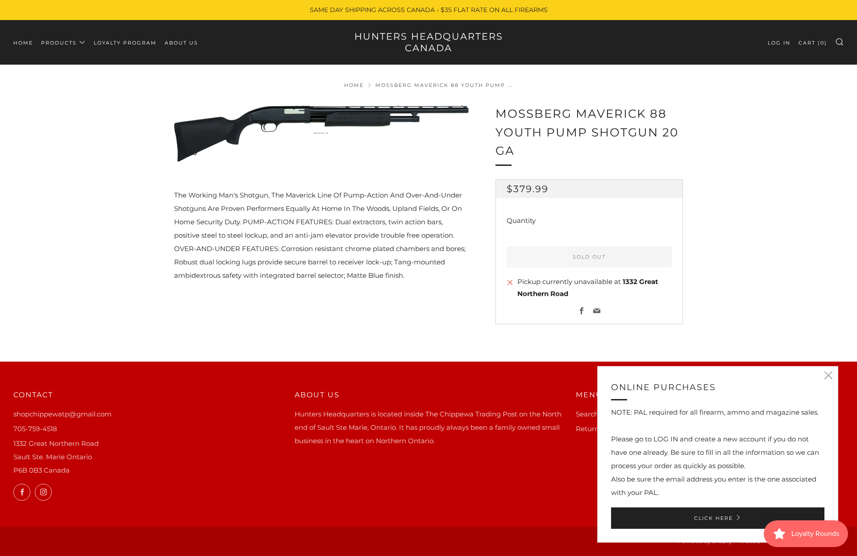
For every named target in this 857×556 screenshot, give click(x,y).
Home (23, 43)
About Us (181, 43)
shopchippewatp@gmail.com (62, 414)
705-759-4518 (35, 428)
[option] (321, 133)
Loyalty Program (125, 43)
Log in (779, 43)
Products (59, 43)
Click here (713, 518)
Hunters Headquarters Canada (428, 42)
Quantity (521, 220)
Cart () (813, 43)
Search (587, 414)
